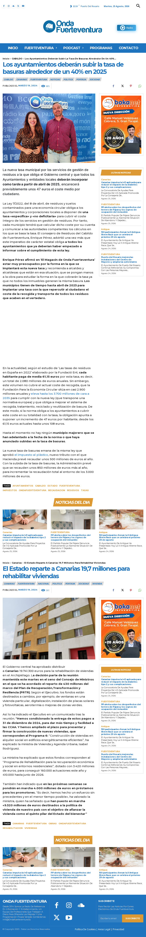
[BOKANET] (121, 125)
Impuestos (10, 490)
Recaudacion (56, 490)
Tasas (85, 490)
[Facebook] (3, 6)
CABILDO (17, 58)
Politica (68, 79)
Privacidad (118, 929)
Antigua (105, 229)
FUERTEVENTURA (38, 79)
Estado (52, 485)
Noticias (55, 79)
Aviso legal (104, 929)
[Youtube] (23, 6)
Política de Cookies (85, 929)
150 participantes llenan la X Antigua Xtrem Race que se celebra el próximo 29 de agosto (120, 234)
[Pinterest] (131, 86)
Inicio (6, 58)
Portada (81, 79)
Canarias (21, 79)
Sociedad (95, 79)
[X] (18, 6)
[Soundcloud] (13, 6)
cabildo (40, 485)
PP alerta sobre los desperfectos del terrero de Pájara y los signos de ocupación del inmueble (121, 209)
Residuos (73, 490)
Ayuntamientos (23, 485)
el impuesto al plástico (31, 455)
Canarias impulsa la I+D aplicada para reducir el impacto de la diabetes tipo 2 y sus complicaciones (121, 184)
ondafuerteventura (32, 490)
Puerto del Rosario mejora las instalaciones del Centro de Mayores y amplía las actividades (119, 259)
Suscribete (132, 918)
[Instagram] (8, 6)
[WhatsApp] (139, 86)
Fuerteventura (69, 485)
